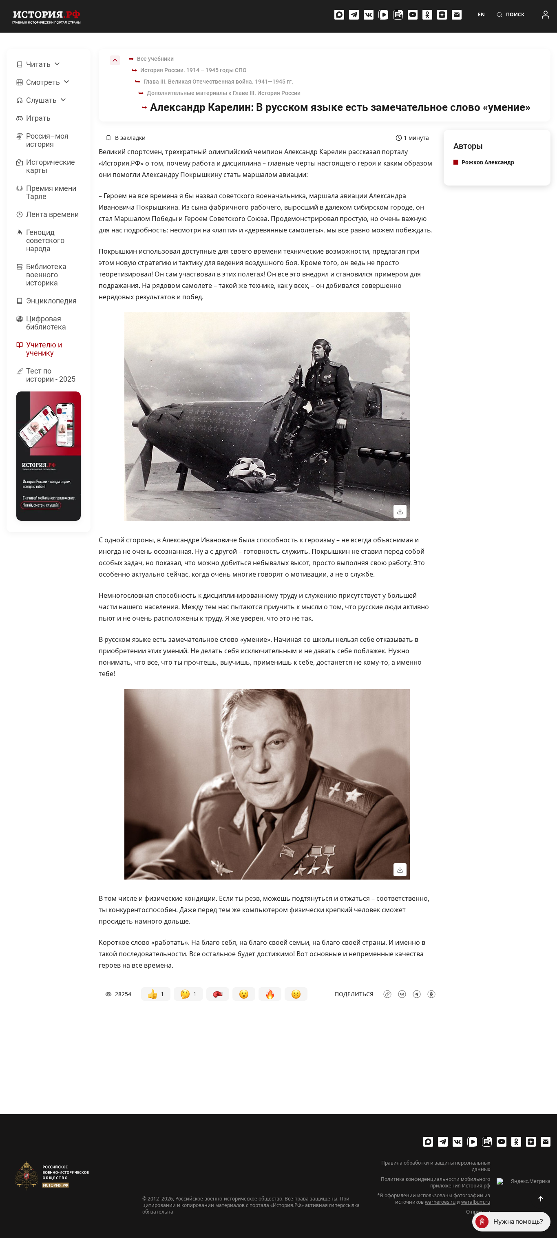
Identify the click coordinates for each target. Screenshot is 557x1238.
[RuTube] (398, 15)
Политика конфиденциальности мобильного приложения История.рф (435, 1182)
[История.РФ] (46, 16)
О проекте (478, 1212)
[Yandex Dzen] (442, 15)
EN (481, 14)
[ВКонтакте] (369, 15)
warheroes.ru (440, 1201)
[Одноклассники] (427, 15)
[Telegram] (354, 15)
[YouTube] (413, 15)
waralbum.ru (475, 1201)
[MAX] (339, 15)
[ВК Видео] (383, 15)
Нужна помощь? (518, 1221)
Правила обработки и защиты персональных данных (435, 1166)
